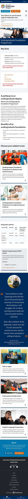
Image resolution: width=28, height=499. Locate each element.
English (24, 1)
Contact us (16, 11)
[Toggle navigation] (26, 11)
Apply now (6, 11)
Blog (14, 473)
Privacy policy (14, 480)
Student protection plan (14, 484)
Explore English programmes (8, 267)
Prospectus (14, 477)
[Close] (26, 15)
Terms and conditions (14, 482)
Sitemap (14, 487)
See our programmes (6, 25)
